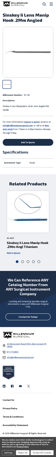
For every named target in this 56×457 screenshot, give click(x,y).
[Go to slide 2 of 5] (22, 261)
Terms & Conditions (13, 416)
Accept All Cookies (42, 452)
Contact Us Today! (28, 316)
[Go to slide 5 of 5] (39, 261)
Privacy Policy (22, 446)
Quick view (28, 212)
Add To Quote (28, 142)
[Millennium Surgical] (15, 4)
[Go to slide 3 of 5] (28, 261)
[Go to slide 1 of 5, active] (17, 261)
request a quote (32, 122)
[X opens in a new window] (28, 386)
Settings (8, 452)
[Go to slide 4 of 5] (33, 261)
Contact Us (8, 400)
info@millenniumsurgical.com (18, 125)
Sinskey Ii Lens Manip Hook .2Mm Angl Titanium (27, 245)
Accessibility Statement (15, 425)
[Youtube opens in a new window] (20, 386)
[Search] (44, 4)
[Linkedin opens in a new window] (4, 386)
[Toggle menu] (51, 4)
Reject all (22, 452)
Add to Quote (13, 253)
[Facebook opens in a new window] (12, 386)
